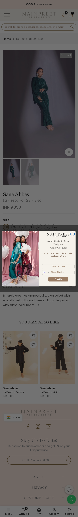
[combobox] (46, 272)
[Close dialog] (72, 234)
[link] (58, 235)
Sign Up (58, 279)
